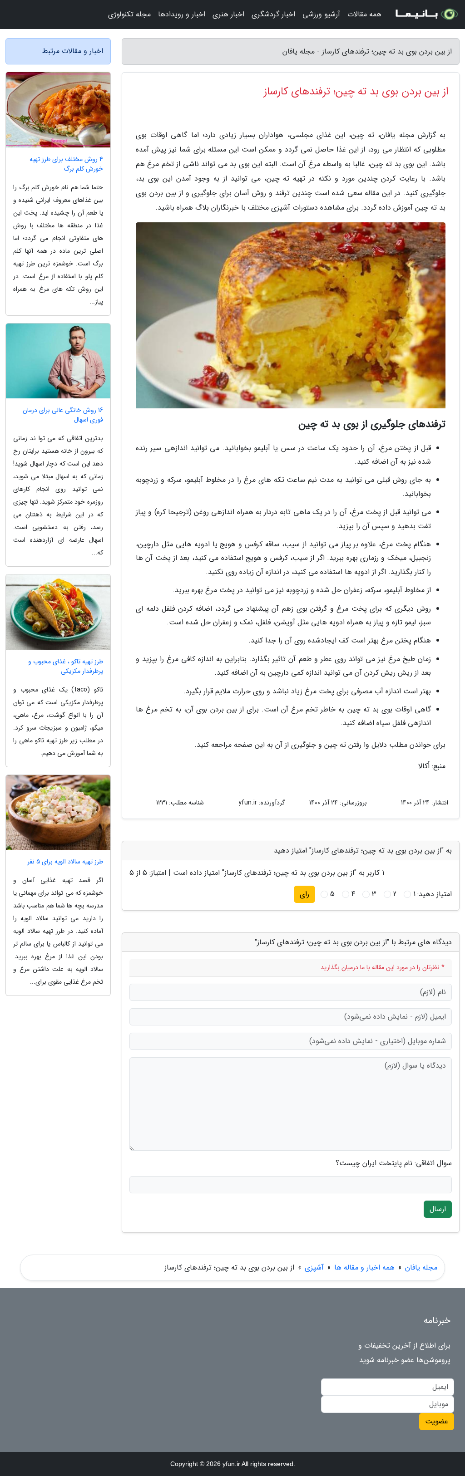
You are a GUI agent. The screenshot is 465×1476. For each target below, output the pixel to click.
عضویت (436, 1421)
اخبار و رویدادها (181, 14)
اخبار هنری (228, 14)
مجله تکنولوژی (129, 14)
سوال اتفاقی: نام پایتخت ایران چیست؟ (394, 1163)
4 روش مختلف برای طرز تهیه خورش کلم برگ (66, 164)
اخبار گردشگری (273, 14)
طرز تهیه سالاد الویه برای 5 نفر (65, 862)
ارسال (438, 1209)
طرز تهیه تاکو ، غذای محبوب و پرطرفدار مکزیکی (65, 666)
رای (304, 894)
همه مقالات (364, 14)
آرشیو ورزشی (321, 14)
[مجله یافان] (426, 14)
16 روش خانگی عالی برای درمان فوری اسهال (63, 415)
